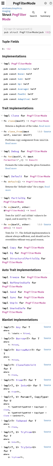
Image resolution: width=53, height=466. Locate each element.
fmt (10, 156)
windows (6, 8)
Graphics (16, 8)
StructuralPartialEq (24, 258)
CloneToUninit (26, 365)
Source (47, 131)
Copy (13, 247)
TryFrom (26, 432)
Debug (15, 151)
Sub (20, 79)
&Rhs (6, 227)
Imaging (6, 11)
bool (33, 210)
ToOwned (21, 420)
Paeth (21, 94)
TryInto (26, 447)
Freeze (14, 277)
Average (23, 89)
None (20, 73)
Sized (27, 333)
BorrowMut (23, 349)
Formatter (10, 160)
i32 (47, 32)
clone (11, 120)
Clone (15, 115)
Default (16, 176)
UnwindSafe (17, 308)
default (13, 181)
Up (19, 84)
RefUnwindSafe (20, 282)
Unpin (14, 302)
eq (9, 207)
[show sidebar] (3, 3)
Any (18, 327)
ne (9, 224)
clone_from (15, 131)
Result (33, 160)
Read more (44, 125)
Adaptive (23, 99)
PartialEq (18, 198)
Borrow (20, 338)
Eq (11, 253)
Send (13, 292)
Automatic (24, 68)
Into (24, 385)
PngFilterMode (24, 3)
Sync (13, 297)
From (19, 380)
